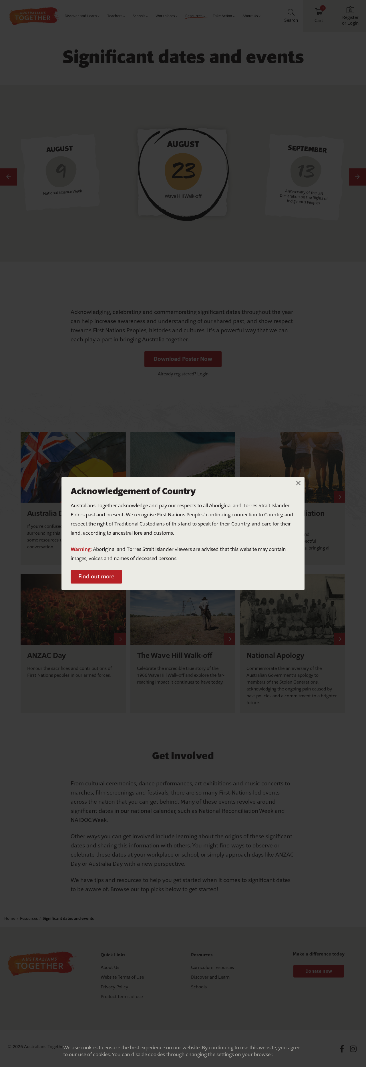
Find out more (96, 576)
